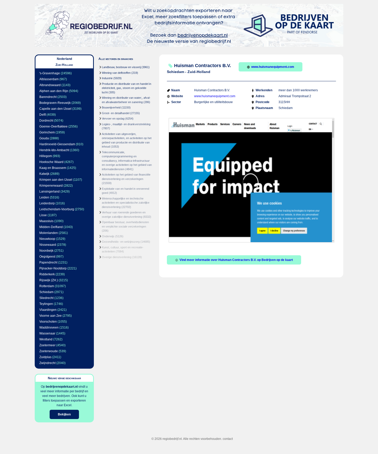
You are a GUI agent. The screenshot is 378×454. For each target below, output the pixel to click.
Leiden (44, 197)
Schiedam (46, 292)
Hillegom (45, 156)
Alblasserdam (49, 79)
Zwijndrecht (47, 363)
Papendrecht (48, 262)
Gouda (44, 138)
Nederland (64, 59)
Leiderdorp (47, 203)
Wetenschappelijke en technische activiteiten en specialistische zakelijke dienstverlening (125, 202)
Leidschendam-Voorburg (56, 209)
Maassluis (46, 221)
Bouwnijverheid (111, 107)
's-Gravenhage (49, 73)
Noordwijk (46, 250)
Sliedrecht (46, 298)
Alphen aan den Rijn (53, 91)
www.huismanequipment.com (272, 67)
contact (228, 439)
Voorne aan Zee (50, 315)
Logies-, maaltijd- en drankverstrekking (126, 124)
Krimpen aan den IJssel (55, 179)
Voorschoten (48, 321)
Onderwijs (108, 236)
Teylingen (46, 304)
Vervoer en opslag (113, 118)
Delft (42, 114)
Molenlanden (48, 233)
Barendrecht (48, 97)
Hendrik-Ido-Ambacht (54, 150)
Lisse (43, 215)
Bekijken (64, 414)
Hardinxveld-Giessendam (57, 144)
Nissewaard (47, 245)
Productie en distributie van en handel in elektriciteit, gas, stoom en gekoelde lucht (126, 88)
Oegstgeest (47, 256)
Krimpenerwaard (51, 185)
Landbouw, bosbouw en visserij (121, 67)
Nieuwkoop (47, 239)
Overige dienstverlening (116, 257)
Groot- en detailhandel (115, 113)
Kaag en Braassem (52, 168)
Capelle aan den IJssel (55, 109)
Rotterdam (46, 286)
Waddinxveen (49, 327)
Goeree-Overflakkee (53, 126)
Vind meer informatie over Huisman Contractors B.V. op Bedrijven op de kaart (236, 260)
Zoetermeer (47, 345)
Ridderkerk (47, 274)
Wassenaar (47, 333)
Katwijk (44, 174)
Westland (45, 339)
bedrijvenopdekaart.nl (62, 386)
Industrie (107, 78)
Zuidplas (45, 357)
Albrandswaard (50, 85)
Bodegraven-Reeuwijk (55, 103)
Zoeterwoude (48, 351)
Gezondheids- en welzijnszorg (121, 241)
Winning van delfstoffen (116, 72)
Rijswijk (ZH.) (48, 280)
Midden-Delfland (51, 227)
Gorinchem (47, 132)
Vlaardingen (48, 310)
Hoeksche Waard (51, 162)
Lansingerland (49, 191)
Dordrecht (46, 120)
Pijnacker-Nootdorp (53, 268)
